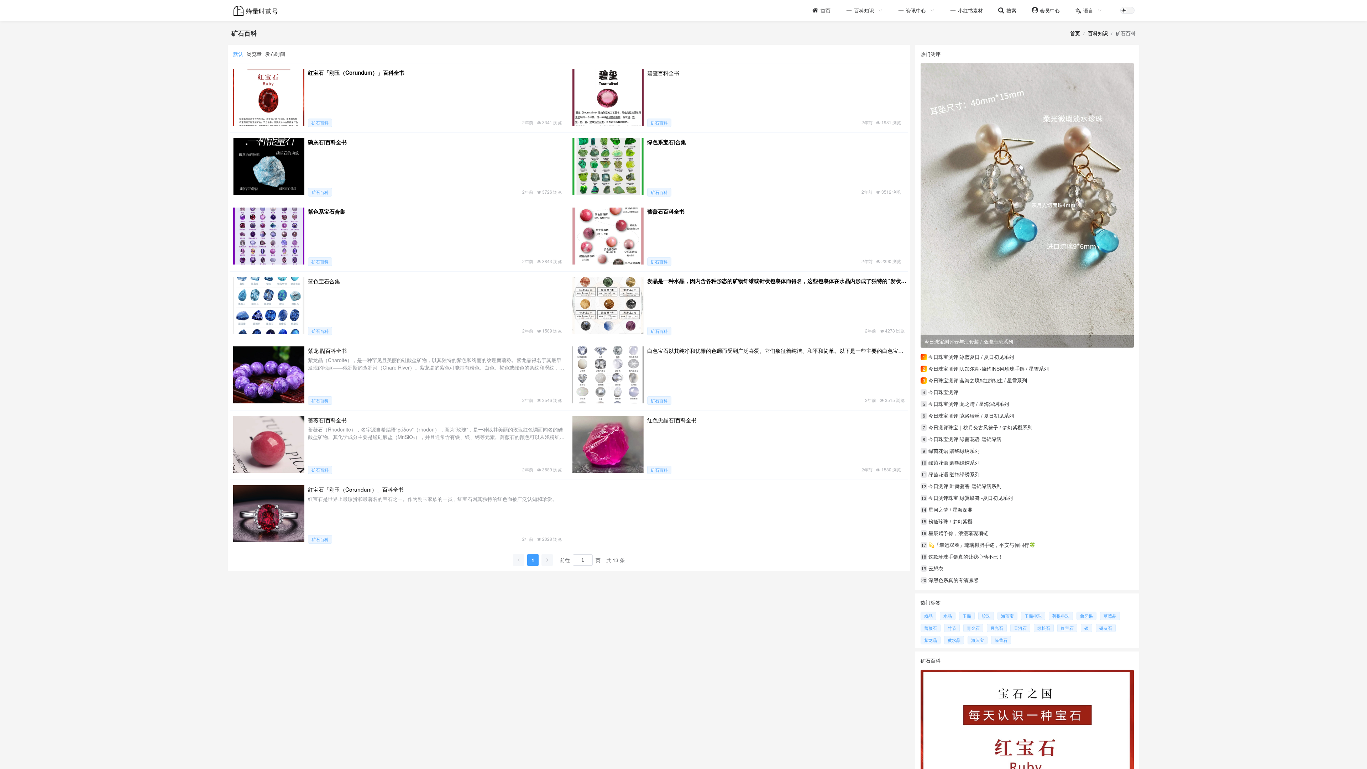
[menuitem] (864, 10)
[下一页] (547, 560)
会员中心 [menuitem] (1050, 10)
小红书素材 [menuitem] (970, 10)
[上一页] (518, 560)
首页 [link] (1075, 33)
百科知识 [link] (1098, 33)
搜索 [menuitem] (1011, 10)
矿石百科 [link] (1126, 33)
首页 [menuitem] (826, 10)
